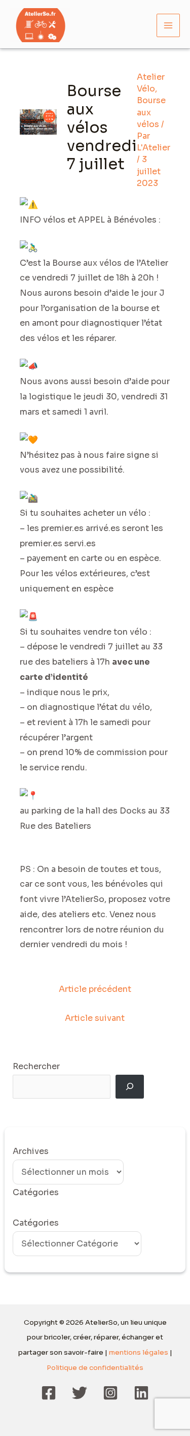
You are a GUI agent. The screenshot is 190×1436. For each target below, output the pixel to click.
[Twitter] (79, 1392)
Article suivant (95, 1018)
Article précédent (95, 989)
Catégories (36, 1223)
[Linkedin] (141, 1392)
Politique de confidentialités (95, 1367)
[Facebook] (48, 1392)
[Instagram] (110, 1392)
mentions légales (138, 1352)
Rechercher (36, 1066)
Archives (31, 1151)
